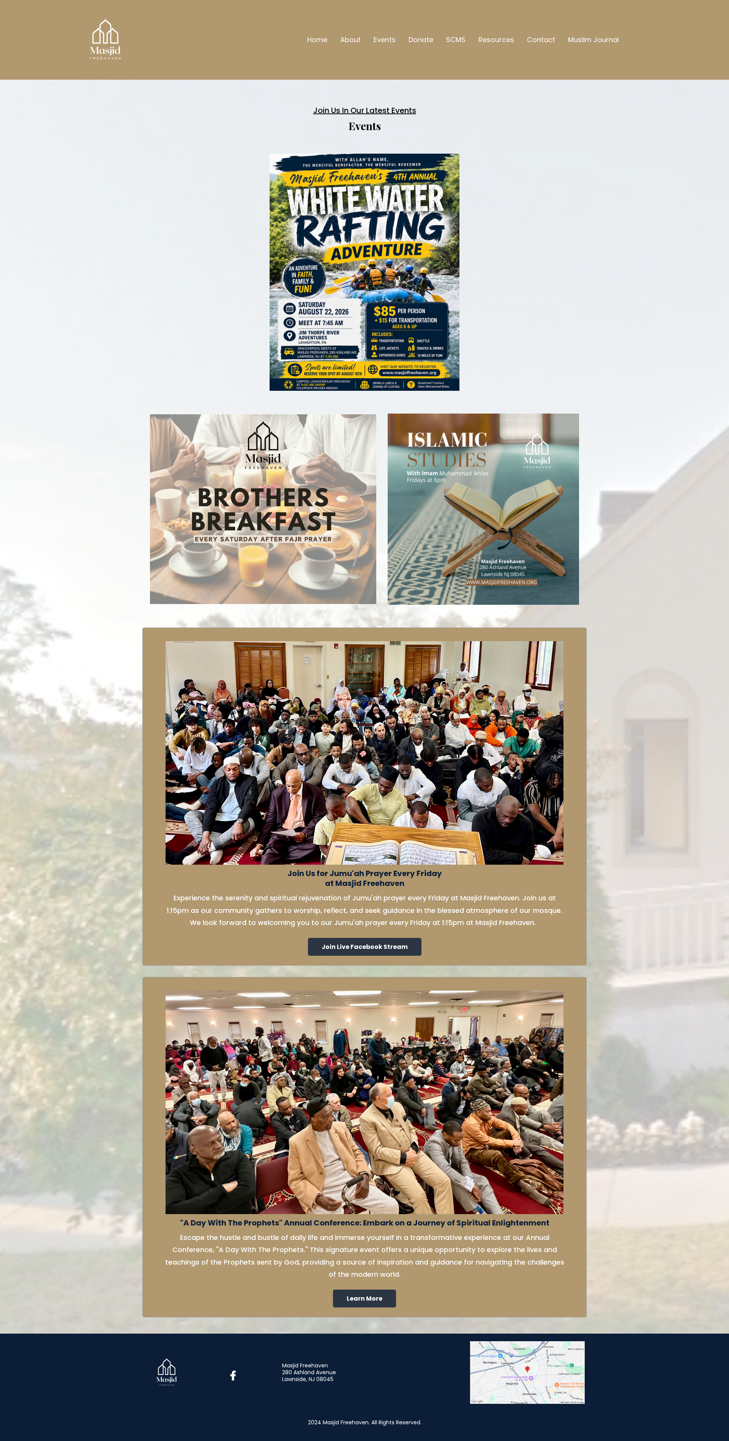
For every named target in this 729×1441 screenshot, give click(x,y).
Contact (541, 39)
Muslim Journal (593, 39)
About (350, 39)
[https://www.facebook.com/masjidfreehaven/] (235, 1376)
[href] (527, 1372)
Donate (421, 39)
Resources (496, 39)
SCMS (455, 39)
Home (317, 39)
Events (385, 39)
